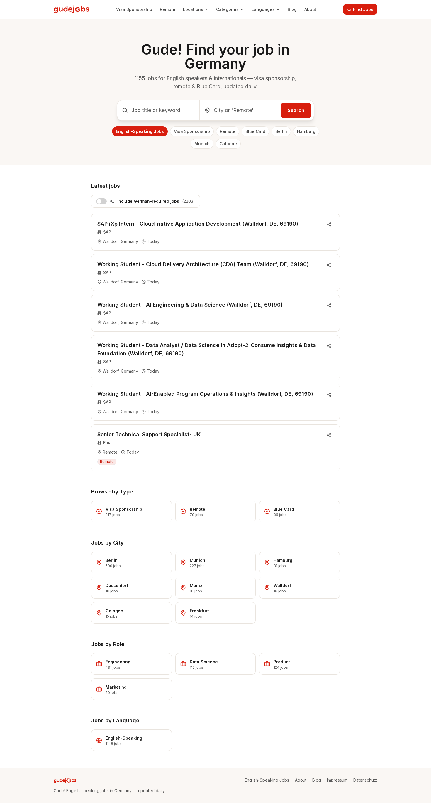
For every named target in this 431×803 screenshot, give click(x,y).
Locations (193, 9)
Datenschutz (365, 779)
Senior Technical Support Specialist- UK (149, 434)
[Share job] (329, 224)
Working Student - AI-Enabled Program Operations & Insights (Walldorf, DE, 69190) (205, 394)
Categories (227, 9)
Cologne (228, 143)
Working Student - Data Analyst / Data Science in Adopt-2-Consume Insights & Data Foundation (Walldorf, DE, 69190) (206, 349)
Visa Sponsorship (134, 9)
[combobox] (158, 110)
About (310, 9)
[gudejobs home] (71, 9)
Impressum (337, 779)
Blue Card (255, 131)
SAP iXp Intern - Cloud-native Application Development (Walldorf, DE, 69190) (197, 224)
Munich (202, 143)
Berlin (281, 131)
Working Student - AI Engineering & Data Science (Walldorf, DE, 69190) (190, 305)
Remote (167, 9)
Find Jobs (363, 9)
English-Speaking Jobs (140, 131)
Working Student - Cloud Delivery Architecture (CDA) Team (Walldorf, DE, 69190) (203, 264)
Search (296, 110)
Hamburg (306, 131)
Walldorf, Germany (120, 241)
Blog (292, 9)
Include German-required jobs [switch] (156, 201)
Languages (263, 9)
